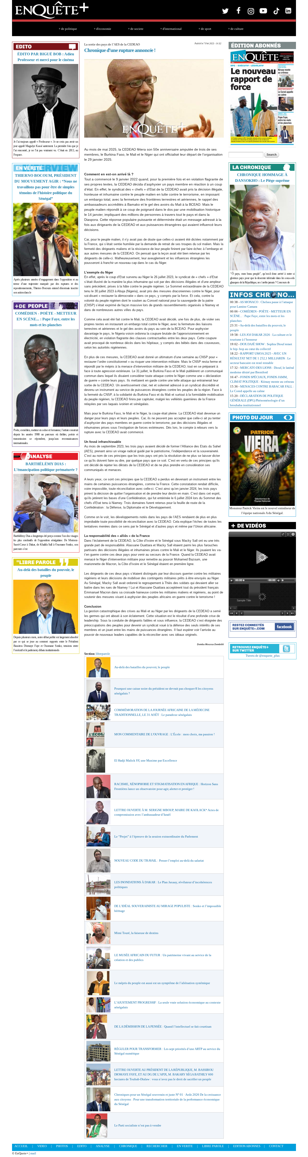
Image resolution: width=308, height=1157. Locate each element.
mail (33, 1153)
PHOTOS (62, 1146)
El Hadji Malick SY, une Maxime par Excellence (145, 760)
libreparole (103, 653)
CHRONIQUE (128, 1146)
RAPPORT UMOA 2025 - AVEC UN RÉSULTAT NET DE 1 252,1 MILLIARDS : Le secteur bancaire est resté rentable (260, 358)
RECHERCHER (157, 1146)
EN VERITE (185, 1146)
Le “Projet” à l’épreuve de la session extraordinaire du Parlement (156, 836)
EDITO (81, 1146)
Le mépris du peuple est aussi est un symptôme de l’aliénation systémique (162, 983)
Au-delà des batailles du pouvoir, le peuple (142, 667)
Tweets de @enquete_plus (263, 655)
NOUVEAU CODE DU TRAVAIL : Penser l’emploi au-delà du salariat (159, 860)
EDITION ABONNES (246, 1146)
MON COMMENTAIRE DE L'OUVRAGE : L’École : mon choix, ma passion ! (164, 734)
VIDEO (42, 1146)
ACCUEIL (21, 1146)
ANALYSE (103, 1146)
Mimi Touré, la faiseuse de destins (136, 933)
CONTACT (276, 1146)
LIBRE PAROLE (213, 1146)
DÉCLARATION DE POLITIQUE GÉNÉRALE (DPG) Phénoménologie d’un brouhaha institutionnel (257, 400)
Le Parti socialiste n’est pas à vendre (137, 1125)
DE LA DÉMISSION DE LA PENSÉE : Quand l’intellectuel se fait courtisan (163, 1026)
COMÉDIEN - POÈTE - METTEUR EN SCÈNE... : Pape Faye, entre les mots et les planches (46, 319)
